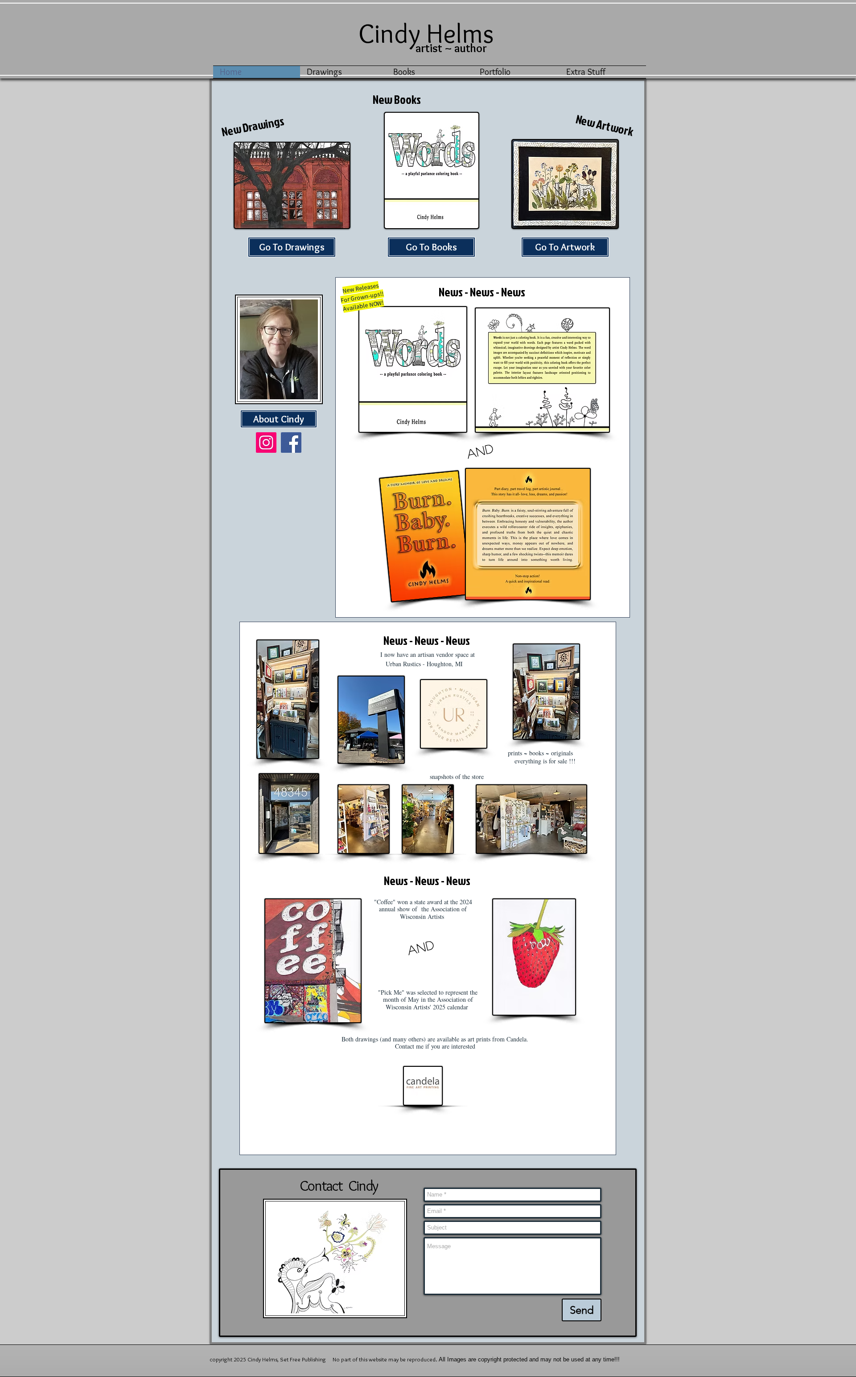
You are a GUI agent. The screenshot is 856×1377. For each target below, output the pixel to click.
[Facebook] (291, 442)
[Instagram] (266, 442)
